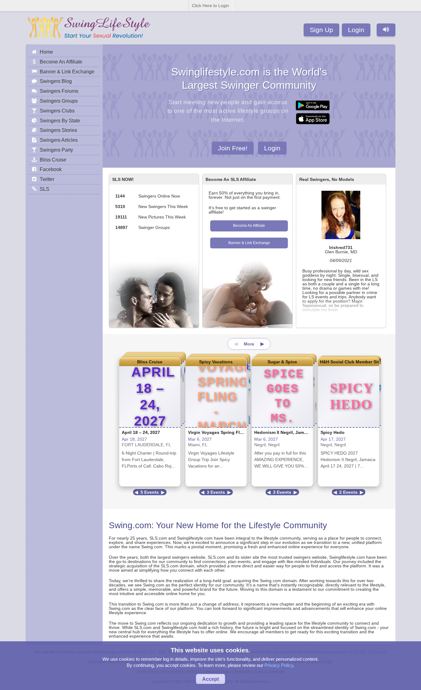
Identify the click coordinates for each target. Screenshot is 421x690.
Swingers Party (56, 150)
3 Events (216, 492)
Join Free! (232, 147)
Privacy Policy (278, 665)
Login (356, 29)
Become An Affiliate (249, 225)
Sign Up (321, 29)
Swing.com (130, 525)
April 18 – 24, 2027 (141, 432)
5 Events (150, 492)
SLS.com (158, 538)
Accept (210, 679)
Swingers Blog (56, 81)
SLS (44, 189)
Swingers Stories (58, 130)
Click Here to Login (210, 5)
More (249, 344)
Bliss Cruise (149, 361)
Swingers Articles (59, 140)
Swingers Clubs (57, 110)
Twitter (47, 179)
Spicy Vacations (216, 361)
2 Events (348, 492)
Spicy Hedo (333, 432)
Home (46, 52)
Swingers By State (60, 120)
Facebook (51, 169)
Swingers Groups (59, 101)
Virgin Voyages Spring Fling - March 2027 (231, 432)
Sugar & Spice (282, 361)
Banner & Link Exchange (249, 243)
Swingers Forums (59, 91)
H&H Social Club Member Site (348, 361)
